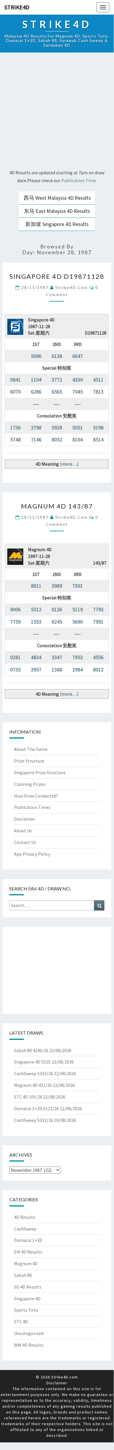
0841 (15, 379)
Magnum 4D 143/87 (57, 506)
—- (36, 404)
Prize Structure (29, 761)
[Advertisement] (57, 112)
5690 (77, 621)
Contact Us (25, 842)
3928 (57, 427)
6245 (57, 621)
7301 (77, 585)
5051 (77, 427)
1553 (36, 621)
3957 (36, 669)
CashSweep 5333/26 (33, 1073)
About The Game (31, 749)
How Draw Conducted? (36, 796)
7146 (36, 439)
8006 (15, 609)
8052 (57, 439)
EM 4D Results (28, 1252)
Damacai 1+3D (28, 1240)
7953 (77, 657)
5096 (36, 356)
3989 (57, 585)
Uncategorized (28, 1333)
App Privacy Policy (32, 854)
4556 (98, 657)
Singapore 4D (27, 1298)
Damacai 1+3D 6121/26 (36, 1108)
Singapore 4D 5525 (32, 1062)
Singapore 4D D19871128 (56, 276)
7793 (98, 609)
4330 (77, 379)
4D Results (24, 1217)
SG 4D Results (27, 1287)
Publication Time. (79, 180)
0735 (15, 669)
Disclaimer (24, 819)
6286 (36, 391)
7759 (15, 621)
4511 (98, 379)
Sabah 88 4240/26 (31, 1050)
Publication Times (32, 807)
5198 (98, 427)
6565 (57, 391)
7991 (98, 621)
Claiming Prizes (29, 784)
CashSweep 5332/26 (33, 1120)
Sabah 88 (23, 1275)
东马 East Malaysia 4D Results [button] (57, 211)
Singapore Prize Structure (40, 772)
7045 (77, 391)
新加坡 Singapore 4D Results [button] (57, 224)
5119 (77, 609)
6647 (77, 356)
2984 (77, 669)
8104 (77, 439)
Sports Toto (26, 1310)
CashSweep (25, 1229)
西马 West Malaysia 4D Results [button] (57, 197)
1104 (36, 379)
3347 (57, 657)
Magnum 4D (26, 1263)
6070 (15, 391)
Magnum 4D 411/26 (33, 1085)
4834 (36, 657)
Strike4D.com (71, 287)
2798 (36, 427)
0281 (15, 657)
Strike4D (16, 7)
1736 (15, 427)
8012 (98, 669)
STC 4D (21, 1321)
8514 (98, 439)
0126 (57, 609)
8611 (36, 585)
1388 (57, 669)
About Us (23, 830)
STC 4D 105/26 (28, 1097)
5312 (36, 609)
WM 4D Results (28, 1345)
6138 (57, 356)
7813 (98, 391)
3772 (57, 379)
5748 (15, 439)
